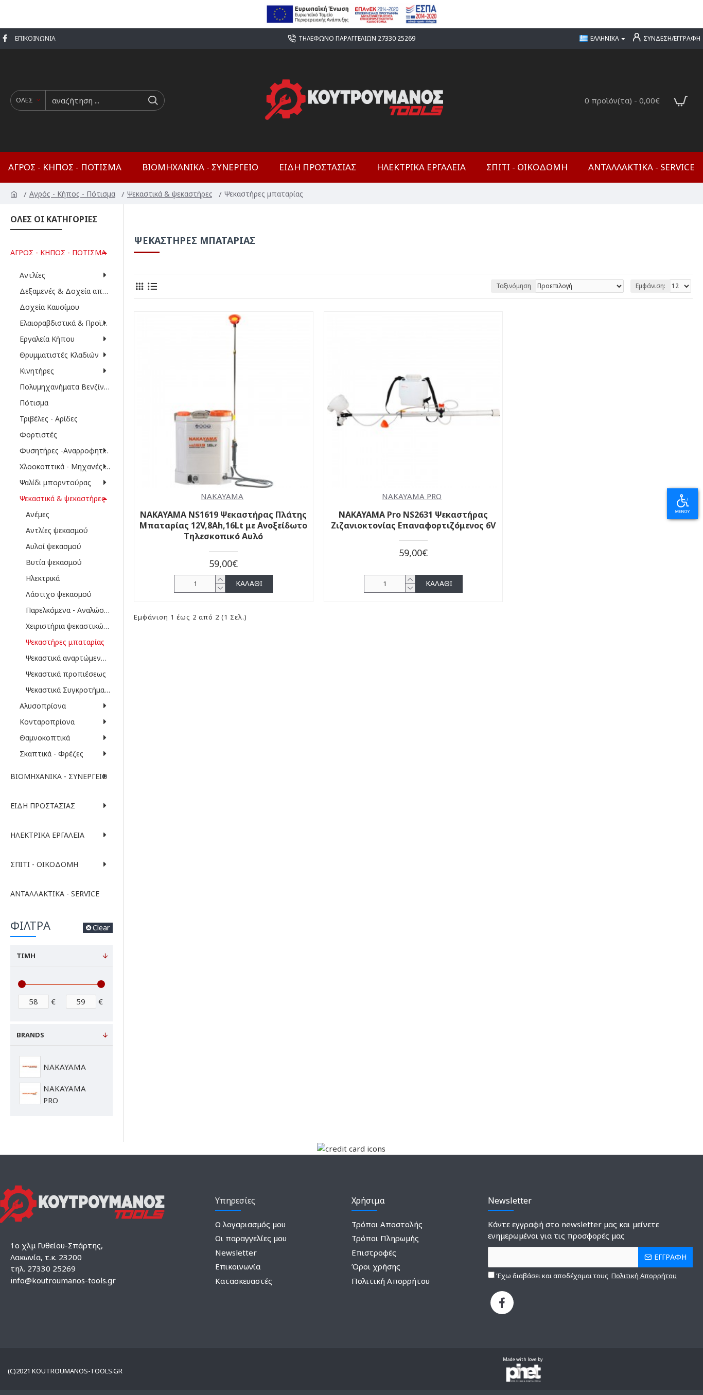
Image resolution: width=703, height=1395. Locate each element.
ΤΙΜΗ (26, 955)
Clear (101, 927)
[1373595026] (502, 1302)
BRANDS (30, 1034)
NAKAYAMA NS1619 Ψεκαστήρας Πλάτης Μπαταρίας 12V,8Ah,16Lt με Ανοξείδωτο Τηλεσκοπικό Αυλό (223, 525)
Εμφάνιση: (650, 285)
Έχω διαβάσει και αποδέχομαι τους (586, 1275)
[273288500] (6, 38)
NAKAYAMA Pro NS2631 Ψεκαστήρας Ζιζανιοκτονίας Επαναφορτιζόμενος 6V (413, 520)
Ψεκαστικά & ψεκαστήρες (170, 194)
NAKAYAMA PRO (412, 496)
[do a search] (152, 100)
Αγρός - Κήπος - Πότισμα (73, 194)
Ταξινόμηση (513, 285)
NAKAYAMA (222, 496)
